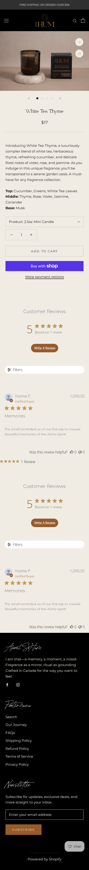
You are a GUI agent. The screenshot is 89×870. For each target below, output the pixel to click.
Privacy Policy (17, 764)
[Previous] (28, 98)
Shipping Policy (18, 740)
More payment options (44, 277)
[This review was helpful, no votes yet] (71, 452)
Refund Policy (17, 748)
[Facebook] (7, 684)
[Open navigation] (6, 20)
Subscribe (23, 829)
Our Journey (16, 725)
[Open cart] (83, 20)
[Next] (60, 98)
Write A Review (44, 348)
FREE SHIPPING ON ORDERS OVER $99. (44, 4)
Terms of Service (19, 756)
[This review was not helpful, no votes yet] (79, 452)
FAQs (10, 733)
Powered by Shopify (44, 859)
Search (11, 717)
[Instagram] (18, 684)
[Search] (75, 20)
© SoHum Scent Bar (44, 852)
